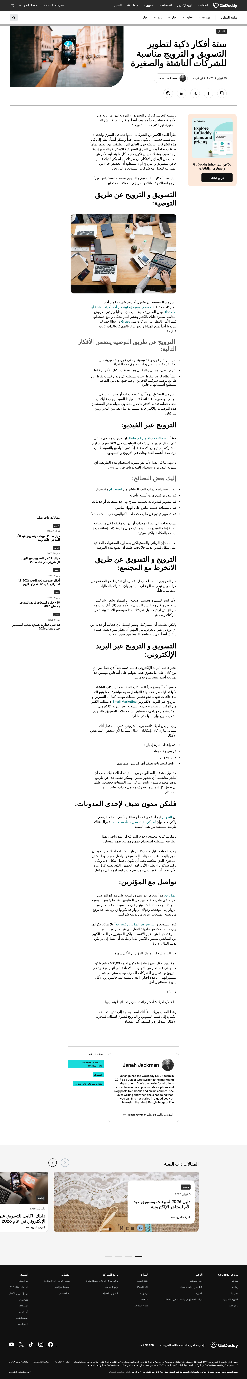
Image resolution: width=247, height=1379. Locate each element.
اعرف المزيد (183, 1217)
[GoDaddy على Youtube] (12, 1346)
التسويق (98, 1075)
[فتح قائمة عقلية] (183, 17)
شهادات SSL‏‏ (132, 5)
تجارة (57, 592)
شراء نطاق (23, 1281)
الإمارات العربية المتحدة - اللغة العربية (184, 1345)
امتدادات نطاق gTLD (18, 1287)
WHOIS (144, 1299)
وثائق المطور (142, 1281)
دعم (160, 17)
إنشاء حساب (64, 1293)
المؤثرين (170, 895)
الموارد (199, 1293)
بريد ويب (144, 1293)
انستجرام (116, 489)
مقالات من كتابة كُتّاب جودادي (88, 1084)
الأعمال (220, 31)
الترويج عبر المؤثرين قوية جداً (135, 924)
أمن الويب (23, 1311)
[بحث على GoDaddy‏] (14, 17)
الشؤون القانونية (230, 1299)
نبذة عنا (235, 1281)
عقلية (190, 17)
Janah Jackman (167, 78)
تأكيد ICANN (142, 1287)
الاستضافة (23, 1305)
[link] (208, 93)
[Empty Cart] (13, 5)
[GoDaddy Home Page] (224, 1345)
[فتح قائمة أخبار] (169, 17)
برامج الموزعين (111, 1287)
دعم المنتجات (196, 1281)
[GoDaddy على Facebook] (51, 1346)
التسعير (118, 5)
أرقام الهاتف (22, 1324)
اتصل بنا (234, 1293)
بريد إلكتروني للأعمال (18, 1293)
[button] (138, 1256)
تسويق (56, 526)
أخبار (174, 17)
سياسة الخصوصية (41, 1361)
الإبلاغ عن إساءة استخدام (191, 1287)
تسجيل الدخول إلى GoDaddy (57, 1281)
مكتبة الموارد (229, 17)
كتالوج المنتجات (141, 1305)
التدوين (167, 817)
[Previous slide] (65, 1162)
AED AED (148, 1345)
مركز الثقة (233, 1305)
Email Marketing (124, 701)
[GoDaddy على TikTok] (31, 1346)
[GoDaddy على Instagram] (41, 1346)
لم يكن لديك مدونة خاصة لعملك (134, 822)
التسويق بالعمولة (110, 1293)
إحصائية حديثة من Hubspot (148, 438)
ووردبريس (23, 1299)
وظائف (235, 1287)
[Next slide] (52, 1162)
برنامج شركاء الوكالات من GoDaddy (102, 1281)
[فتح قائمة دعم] (155, 17)
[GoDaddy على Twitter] (21, 1346)
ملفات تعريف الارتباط (18, 1361)
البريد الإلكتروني (184, 5)
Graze (125, 321)
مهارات (206, 17)
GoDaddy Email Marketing (92, 1064)
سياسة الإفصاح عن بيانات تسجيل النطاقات (183, 1299)
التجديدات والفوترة (61, 1287)
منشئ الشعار (22, 1318)
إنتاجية (56, 548)
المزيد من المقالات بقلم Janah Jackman (150, 1114)
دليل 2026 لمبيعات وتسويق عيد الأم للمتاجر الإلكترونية (162, 1204)
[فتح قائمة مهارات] (199, 17)
